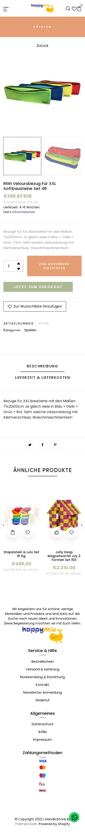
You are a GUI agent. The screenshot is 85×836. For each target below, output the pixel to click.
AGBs (42, 731)
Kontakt (42, 684)
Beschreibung (42, 366)
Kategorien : (12, 330)
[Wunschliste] (74, 8)
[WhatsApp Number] (74, 817)
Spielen (30, 330)
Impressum (42, 739)
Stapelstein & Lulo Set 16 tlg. (21, 554)
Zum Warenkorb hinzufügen (54, 266)
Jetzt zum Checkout (38, 287)
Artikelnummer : (19, 323)
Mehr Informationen (19, 212)
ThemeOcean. (26, 824)
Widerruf (42, 700)
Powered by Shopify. (54, 824)
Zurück (42, 45)
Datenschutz (42, 724)
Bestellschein (43, 661)
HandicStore (55, 819)
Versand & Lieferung (42, 669)
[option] (42, 92)
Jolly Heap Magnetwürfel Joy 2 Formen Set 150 (64, 556)
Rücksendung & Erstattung (42, 676)
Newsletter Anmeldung (42, 692)
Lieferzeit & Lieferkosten (42, 377)
